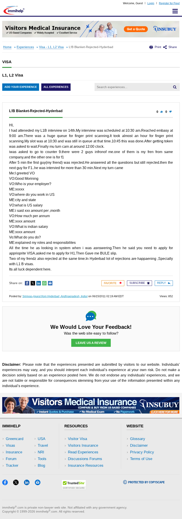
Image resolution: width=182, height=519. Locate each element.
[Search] (174, 87)
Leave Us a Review (91, 343)
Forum (11, 459)
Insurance (14, 452)
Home (7, 47)
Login (150, 3)
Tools (42, 459)
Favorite (110, 283)
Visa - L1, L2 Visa (51, 47)
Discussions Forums (85, 459)
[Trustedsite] (73, 488)
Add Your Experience (20, 87)
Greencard (14, 439)
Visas (10, 445)
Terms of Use (141, 459)
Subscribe (137, 283)
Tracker (12, 465)
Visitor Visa (77, 439)
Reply (161, 283)
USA (41, 439)
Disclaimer (139, 445)
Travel (43, 445)
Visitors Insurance (83, 445)
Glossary (137, 439)
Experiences (25, 47)
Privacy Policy (142, 452)
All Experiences (56, 87)
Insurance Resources (85, 465)
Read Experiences (83, 452)
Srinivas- (55, 296)
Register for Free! (169, 3)
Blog (41, 465)
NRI (41, 452)
